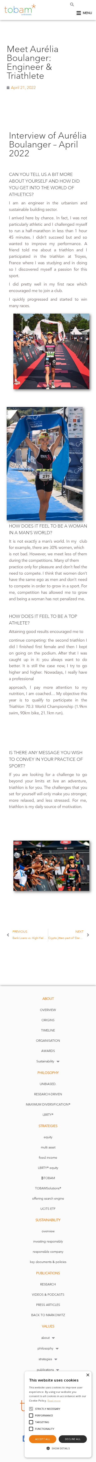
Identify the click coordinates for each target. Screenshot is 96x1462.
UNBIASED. (48, 1084)
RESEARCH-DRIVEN (48, 1094)
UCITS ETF (48, 1209)
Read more (54, 1400)
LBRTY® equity (48, 1168)
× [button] (87, 1375)
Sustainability (45, 1061)
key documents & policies (48, 1262)
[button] (72, 4)
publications (45, 1370)
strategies (45, 1359)
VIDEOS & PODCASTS (48, 1295)
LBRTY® (48, 1115)
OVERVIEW (48, 1010)
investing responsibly (48, 1241)
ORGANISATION (48, 1041)
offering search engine (48, 1198)
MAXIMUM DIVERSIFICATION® (48, 1104)
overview (48, 1231)
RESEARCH (48, 1284)
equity (48, 1137)
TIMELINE (48, 1030)
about (45, 1338)
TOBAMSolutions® (48, 1188)
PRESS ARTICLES (48, 1305)
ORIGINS (48, 1020)
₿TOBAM (48, 1178)
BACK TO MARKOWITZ (48, 1315)
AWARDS (48, 1051)
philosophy (45, 1348)
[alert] (58, 1414)
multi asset (48, 1147)
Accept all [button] (42, 1439)
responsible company (48, 1252)
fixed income (48, 1158)
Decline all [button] (73, 1439)
